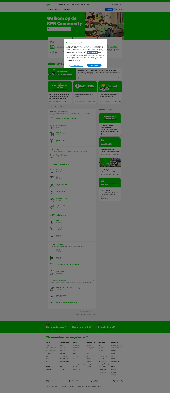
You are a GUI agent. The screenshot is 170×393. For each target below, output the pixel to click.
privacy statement (71, 57)
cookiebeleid (101, 55)
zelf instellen (78, 60)
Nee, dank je (77, 65)
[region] (85, 53)
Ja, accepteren (94, 65)
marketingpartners (92, 52)
